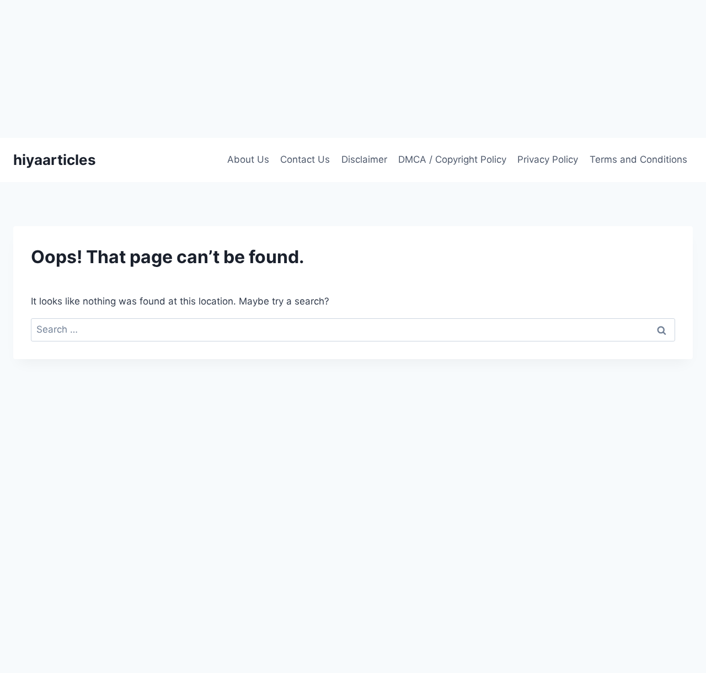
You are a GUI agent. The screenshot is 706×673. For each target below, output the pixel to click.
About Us (248, 159)
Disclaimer (364, 159)
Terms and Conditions (638, 159)
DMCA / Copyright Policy (452, 159)
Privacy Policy (547, 159)
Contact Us (305, 159)
